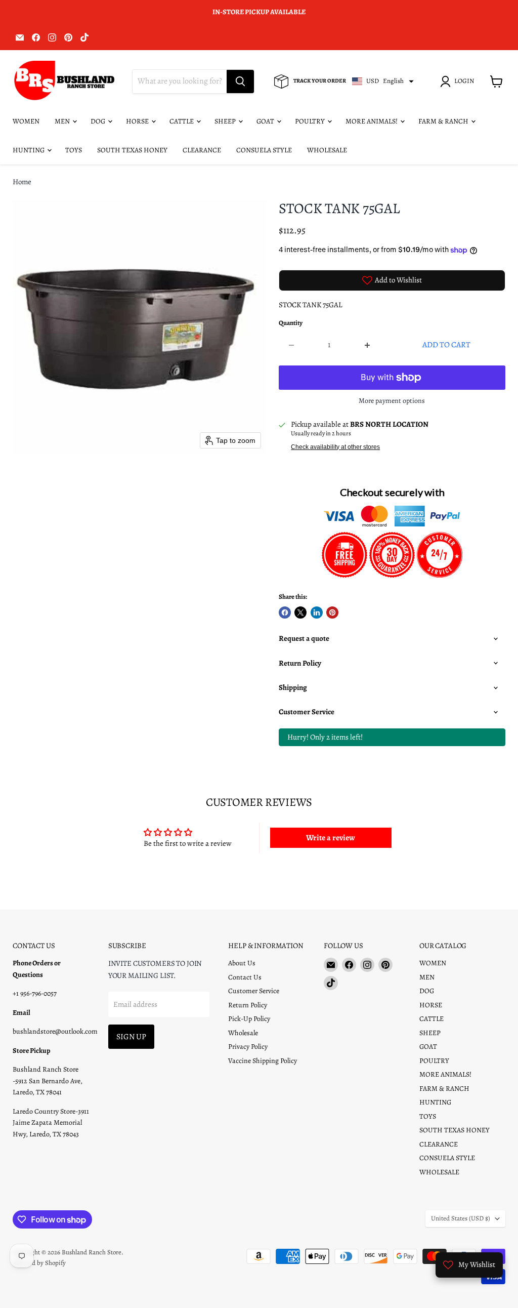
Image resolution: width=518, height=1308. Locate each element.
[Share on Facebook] (285, 612)
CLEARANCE (202, 150)
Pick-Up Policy (249, 1019)
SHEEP (225, 121)
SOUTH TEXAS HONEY (132, 150)
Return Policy (247, 1005)
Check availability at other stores (335, 447)
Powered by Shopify (39, 1262)
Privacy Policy (248, 1046)
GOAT (266, 121)
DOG (99, 121)
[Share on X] (300, 612)
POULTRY (310, 121)
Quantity (291, 323)
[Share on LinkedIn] (317, 612)
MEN (63, 121)
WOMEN (26, 121)
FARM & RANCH (444, 121)
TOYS (73, 150)
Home (22, 182)
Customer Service (253, 991)
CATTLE (182, 121)
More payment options (392, 401)
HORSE (138, 121)
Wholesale (243, 1033)
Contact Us (245, 977)
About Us (241, 963)
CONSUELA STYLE (264, 150)
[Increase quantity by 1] (367, 344)
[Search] (240, 81)
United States (460, 1218)
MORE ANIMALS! (372, 121)
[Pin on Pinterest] (332, 612)
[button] (459, 81)
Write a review (330, 837)
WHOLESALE (327, 150)
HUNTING (29, 150)
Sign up (131, 1036)
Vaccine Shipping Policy (262, 1061)
